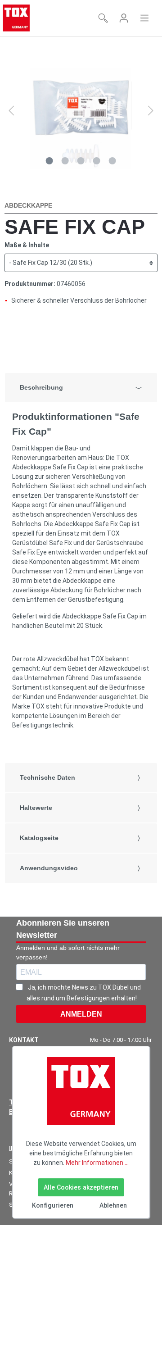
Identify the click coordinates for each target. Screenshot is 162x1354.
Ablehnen (113, 1205)
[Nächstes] (151, 110)
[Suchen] (103, 18)
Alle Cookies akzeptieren (81, 1187)
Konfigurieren (52, 1205)
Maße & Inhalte (26, 245)
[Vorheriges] (11, 110)
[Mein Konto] (123, 18)
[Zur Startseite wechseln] (16, 18)
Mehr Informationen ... (97, 1162)
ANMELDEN (81, 1014)
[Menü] (144, 18)
